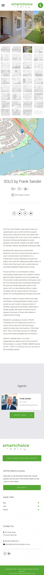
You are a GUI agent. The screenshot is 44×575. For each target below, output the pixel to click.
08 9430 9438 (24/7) (12, 541)
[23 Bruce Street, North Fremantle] (22, 27)
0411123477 (23, 402)
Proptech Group (30, 573)
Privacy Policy (13, 573)
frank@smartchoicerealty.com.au (29, 405)
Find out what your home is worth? (22, 458)
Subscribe (21, 487)
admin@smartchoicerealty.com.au (17, 544)
